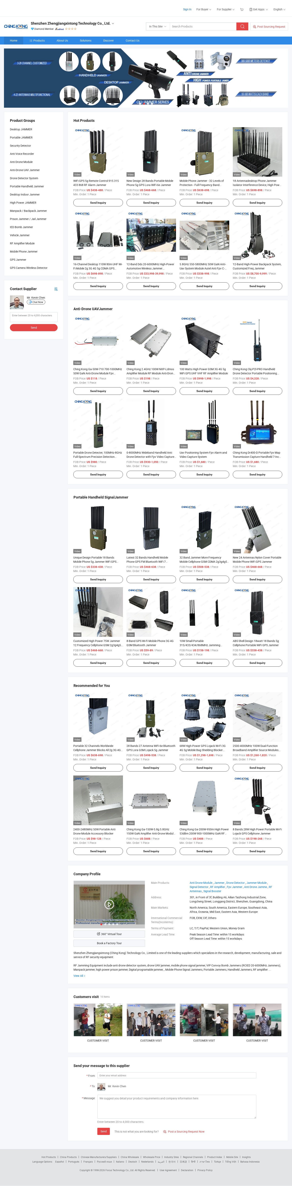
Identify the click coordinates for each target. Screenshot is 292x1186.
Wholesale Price (151, 1157)
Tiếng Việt (230, 1161)
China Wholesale (130, 1157)
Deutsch (132, 1161)
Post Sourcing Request (271, 26)
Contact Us (132, 40)
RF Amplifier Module (22, 243)
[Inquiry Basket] (242, 9)
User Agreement (168, 1170)
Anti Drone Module (21, 162)
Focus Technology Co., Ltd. (120, 1170)
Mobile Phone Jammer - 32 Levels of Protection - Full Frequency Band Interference (202, 185)
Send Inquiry (98, 202)
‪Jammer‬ (219, 883)
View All (78, 976)
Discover (108, 40)
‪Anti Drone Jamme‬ (255, 887)
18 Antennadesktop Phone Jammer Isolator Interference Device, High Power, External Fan (257, 185)
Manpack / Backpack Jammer (28, 211)
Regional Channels (193, 1157)
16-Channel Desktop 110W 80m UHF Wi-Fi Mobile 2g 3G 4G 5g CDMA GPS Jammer (97, 268)
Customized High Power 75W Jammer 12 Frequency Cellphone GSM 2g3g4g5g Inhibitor (98, 645)
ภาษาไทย (205, 1161)
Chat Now (37, 302)
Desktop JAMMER (21, 129)
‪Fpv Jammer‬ (234, 887)
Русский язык (104, 1161)
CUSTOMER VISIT (98, 1040)
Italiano (120, 1161)
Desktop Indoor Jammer (25, 194)
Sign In (187, 9)
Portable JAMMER (21, 137)
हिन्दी (193, 1161)
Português (73, 1161)
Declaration (187, 1170)
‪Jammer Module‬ (257, 883)
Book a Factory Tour (109, 943)
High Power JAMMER (23, 202)
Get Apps (258, 9)
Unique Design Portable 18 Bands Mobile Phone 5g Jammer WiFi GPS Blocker (94, 562)
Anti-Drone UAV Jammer (25, 170)
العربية (161, 1161)
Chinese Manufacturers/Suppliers (99, 1157)
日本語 (183, 1161)
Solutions (85, 40)
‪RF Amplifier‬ (217, 887)
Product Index (214, 1157)
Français (88, 1161)
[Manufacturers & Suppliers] (29, 8)
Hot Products (49, 1157)
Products (39, 40)
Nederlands (147, 1161)
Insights (246, 1157)
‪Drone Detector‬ (235, 883)
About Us (62, 40)
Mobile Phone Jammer (24, 251)
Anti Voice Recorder (22, 154)
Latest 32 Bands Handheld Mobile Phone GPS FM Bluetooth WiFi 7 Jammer (147, 562)
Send (104, 1131)
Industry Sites (171, 1157)
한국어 (172, 1161)
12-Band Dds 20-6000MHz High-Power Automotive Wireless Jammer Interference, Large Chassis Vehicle (150, 268)
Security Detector (20, 145)
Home (13, 40)
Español (59, 1161)
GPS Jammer (18, 259)
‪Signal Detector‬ (199, 887)
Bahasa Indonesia (250, 1161)
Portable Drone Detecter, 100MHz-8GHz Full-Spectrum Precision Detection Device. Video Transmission (97, 457)
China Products (68, 1157)
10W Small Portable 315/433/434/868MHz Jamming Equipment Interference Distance (200, 645)
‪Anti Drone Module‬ (201, 883)
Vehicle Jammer (20, 235)
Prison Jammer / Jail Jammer (28, 219)
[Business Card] (56, 288)
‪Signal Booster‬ (212, 891)
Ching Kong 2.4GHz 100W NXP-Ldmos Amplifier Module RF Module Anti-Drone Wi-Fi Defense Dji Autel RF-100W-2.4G (151, 373)
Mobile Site (232, 1157)
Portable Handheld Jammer (27, 186)
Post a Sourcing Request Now (184, 1131)
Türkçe (217, 1161)
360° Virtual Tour (111, 934)
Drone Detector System (24, 178)
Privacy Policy (205, 1170)
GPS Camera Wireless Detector (28, 268)
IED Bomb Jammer (21, 227)
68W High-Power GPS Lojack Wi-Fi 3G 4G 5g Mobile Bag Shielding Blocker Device (203, 750)
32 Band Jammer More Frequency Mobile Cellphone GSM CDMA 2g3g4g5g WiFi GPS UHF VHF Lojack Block (204, 562)
